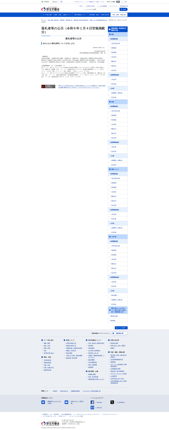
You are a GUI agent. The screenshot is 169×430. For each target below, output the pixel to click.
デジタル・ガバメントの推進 (119, 373)
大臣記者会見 (47, 360)
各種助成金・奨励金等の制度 (74, 348)
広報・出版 (47, 365)
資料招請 (113, 48)
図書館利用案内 (75, 391)
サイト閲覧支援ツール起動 (92, 1)
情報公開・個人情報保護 (117, 371)
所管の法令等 (115, 340)
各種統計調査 (92, 374)
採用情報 (90, 367)
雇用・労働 (47, 348)
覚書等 (112, 348)
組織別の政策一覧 (71, 345)
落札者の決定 (114, 316)
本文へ (81, 6)
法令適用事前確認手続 (117, 359)
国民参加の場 (124, 6)
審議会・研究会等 (71, 350)
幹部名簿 (90, 345)
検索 (124, 9)
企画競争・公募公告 (116, 92)
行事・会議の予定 (49, 367)
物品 (112, 34)
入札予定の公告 (115, 43)
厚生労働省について (94, 340)
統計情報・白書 (93, 371)
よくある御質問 (102, 6)
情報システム (115, 169)
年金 (45, 350)
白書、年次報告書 (93, 376)
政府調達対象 (114, 39)
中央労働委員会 (92, 362)
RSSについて (62, 416)
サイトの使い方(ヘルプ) (49, 416)
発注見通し (114, 295)
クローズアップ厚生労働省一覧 (92, 391)
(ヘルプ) (102, 1)
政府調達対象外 (114, 74)
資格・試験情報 (92, 364)
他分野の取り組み (49, 353)
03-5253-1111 (72, 424)
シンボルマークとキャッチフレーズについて (87, 414)
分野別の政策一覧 (71, 343)
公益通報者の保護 (115, 368)
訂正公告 (113, 70)
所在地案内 (91, 348)
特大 (126, 1)
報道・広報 (47, 357)
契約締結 (112, 320)
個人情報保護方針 (67, 414)
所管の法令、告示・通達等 (118, 345)
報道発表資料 (47, 362)
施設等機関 (91, 360)
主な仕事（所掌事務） (94, 350)
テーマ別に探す (49, 340)
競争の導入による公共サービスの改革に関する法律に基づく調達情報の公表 (118, 310)
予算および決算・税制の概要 (74, 355)
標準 (118, 1)
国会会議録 (69, 353)
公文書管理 (114, 376)
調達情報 (113, 362)
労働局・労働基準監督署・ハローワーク (96, 356)
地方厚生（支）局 (93, 353)
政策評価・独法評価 (71, 358)
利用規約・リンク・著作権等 (51, 414)
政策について (70, 340)
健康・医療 (47, 343)
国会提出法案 (114, 343)
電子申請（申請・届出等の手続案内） (119, 356)
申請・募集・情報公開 (118, 352)
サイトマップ (113, 6)
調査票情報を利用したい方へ (96, 379)
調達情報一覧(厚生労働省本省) (118, 29)
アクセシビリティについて (109, 414)
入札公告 (113, 56)
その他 (112, 88)
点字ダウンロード (79, 1)
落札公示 (113, 65)
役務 (112, 101)
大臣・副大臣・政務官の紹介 (96, 343)
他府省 (55, 391)
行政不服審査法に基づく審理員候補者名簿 (119, 382)
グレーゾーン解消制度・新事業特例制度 (119, 365)
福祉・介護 (47, 345)
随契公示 (113, 61)
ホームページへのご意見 (76, 416)
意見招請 (113, 52)
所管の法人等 (64, 391)
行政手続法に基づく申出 (117, 378)
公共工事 (113, 236)
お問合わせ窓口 (90, 6)
